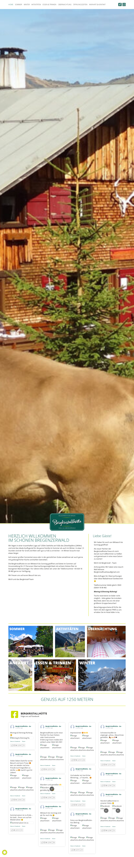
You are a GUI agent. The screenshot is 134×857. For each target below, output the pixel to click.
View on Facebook (15, 741)
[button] (4, 852)
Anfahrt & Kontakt (97, 4)
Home (10, 4)
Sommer (18, 4)
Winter (27, 4)
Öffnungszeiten (80, 4)
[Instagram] (124, 4)
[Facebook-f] (120, 4)
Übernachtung (65, 4)
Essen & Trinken (49, 4)
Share (23, 741)
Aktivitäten (36, 4)
